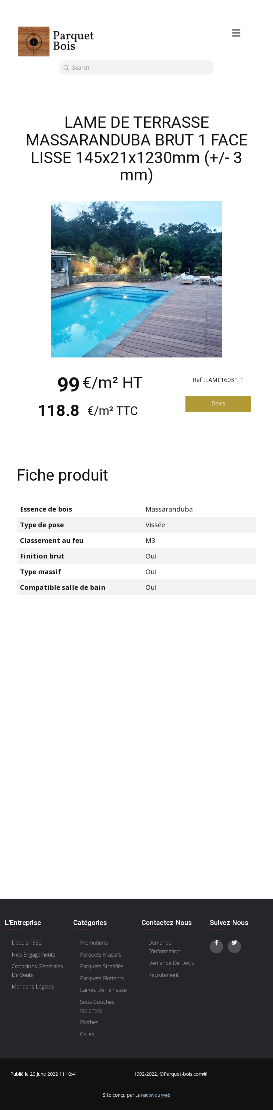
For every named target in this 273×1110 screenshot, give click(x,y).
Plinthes (89, 1022)
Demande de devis (171, 963)
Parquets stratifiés (102, 966)
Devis (218, 403)
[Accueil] (60, 41)
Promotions (94, 942)
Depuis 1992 (27, 942)
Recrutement (163, 975)
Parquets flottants (102, 978)
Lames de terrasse (103, 990)
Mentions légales (33, 986)
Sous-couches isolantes (97, 1006)
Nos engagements (33, 954)
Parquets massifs (101, 954)
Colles (87, 1034)
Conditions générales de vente (37, 971)
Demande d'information (164, 947)
